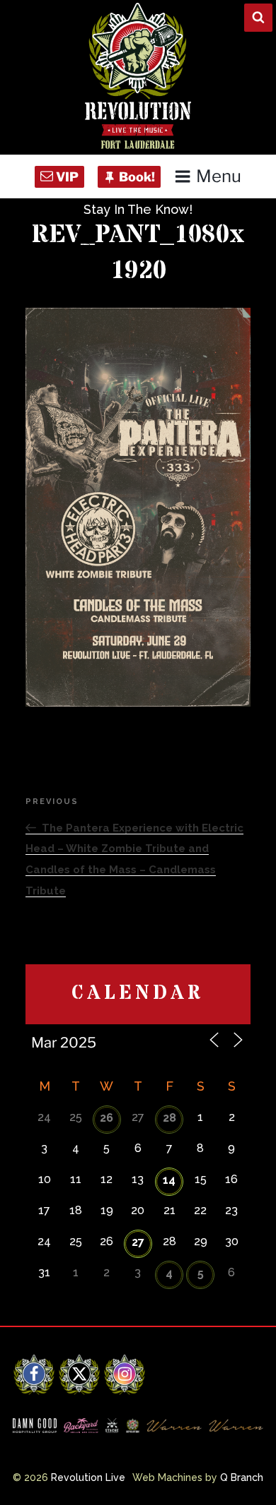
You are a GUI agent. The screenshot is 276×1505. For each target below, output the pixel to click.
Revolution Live (88, 1477)
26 (106, 1118)
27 (138, 1242)
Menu (218, 176)
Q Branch (241, 1477)
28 (169, 1118)
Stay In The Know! (138, 209)
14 (169, 1180)
